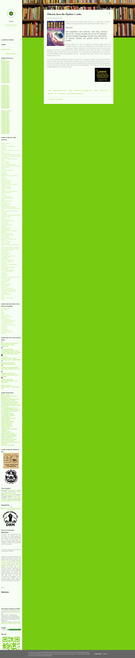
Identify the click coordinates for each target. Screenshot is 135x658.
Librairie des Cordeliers (7, 421)
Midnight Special (5, 229)
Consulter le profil (11, 25)
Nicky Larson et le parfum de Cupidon (10, 277)
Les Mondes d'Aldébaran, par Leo (10, 409)
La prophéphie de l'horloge (7, 267)
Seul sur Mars (4, 223)
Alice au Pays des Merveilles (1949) (10, 249)
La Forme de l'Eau (5, 253)
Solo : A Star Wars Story (7, 261)
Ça (2, 246)
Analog (106, 23)
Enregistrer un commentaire (56, 99)
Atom (4, 561)
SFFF (4, 60)
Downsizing (4, 251)
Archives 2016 (5, 70)
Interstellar (4, 213)
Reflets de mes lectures (7, 363)
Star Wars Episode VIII (6, 250)
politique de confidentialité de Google (10, 623)
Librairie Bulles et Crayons (8, 418)
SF (55, 93)
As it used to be (5, 219)
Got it (105, 654)
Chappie (3, 218)
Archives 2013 (5, 65)
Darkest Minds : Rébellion (7, 270)
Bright (2, 313)
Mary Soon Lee (104, 90)
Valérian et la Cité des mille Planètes (10, 244)
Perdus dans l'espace (6, 316)
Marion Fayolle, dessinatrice (9, 435)
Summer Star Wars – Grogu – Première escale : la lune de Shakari (11, 359)
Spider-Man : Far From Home (8, 291)
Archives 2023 (5, 79)
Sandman (3, 333)
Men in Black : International (8, 289)
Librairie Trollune (5, 432)
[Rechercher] (112, 4)
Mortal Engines (5, 274)
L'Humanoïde (4, 222)
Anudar (11, 21)
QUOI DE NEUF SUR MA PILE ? (9, 343)
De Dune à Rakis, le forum (8, 400)
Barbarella (3, 232)
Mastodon (11, 565)
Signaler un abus (5, 49)
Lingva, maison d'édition (7, 433)
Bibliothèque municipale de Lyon (10, 399)
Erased (3, 312)
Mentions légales (13, 612)
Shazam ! (3, 282)
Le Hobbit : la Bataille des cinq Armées (11, 215)
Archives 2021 (5, 77)
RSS (20, 559)
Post (17, 565)
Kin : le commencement (7, 271)
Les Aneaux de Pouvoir (7, 332)
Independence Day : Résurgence (9, 230)
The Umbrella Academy (7, 322)
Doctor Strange (5, 236)
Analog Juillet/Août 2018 (60, 90)
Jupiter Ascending (5, 216)
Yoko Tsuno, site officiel (7, 445)
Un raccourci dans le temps (8, 256)
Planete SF (50, 93)
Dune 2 (3, 299)
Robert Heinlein (8, 495)
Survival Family (5, 285)
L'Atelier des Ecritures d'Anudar (9, 402)
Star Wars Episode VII (6, 225)
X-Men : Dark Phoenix (6, 288)
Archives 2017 (5, 71)
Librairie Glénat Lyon (6, 423)
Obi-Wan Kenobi (5, 330)
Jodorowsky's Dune (6, 228)
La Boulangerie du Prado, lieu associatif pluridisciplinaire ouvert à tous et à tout (11, 405)
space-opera (62, 93)
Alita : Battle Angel (5, 278)
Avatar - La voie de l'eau (7, 298)
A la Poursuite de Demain (7, 221)
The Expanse (4, 309)
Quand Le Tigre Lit (6, 385)
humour (96, 90)
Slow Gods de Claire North (8, 364)
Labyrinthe (4, 212)
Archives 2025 (5, 82)
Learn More (98, 654)
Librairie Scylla (5, 427)
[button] (109, 13)
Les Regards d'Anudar (7, 414)
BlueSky (3, 566)
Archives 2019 (5, 74)
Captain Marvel (5, 281)
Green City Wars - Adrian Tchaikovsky (8, 345)
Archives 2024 (5, 81)
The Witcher (4, 327)
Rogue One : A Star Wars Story (9, 239)
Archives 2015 (5, 68)
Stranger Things (5, 308)
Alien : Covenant (5, 243)
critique (70, 90)
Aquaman (3, 273)
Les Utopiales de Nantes (8, 415)
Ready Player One (5, 257)
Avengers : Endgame (6, 284)
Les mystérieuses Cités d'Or (8, 320)
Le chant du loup (5, 280)
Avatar (3, 297)
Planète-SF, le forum (6, 438)
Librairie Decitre (5, 420)
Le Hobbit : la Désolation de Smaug (10, 208)
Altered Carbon (5, 315)
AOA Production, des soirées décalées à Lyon (9, 396)
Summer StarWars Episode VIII (75, 93)
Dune (2, 295)
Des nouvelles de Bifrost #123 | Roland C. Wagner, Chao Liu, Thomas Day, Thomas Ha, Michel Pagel (11, 352)
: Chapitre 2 (5, 292)
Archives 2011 (5, 62)
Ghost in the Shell (5, 242)
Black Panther (4, 254)
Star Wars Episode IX (6, 294)
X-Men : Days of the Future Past (9, 211)
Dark (2, 311)
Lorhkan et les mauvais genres (9, 367)
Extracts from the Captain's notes (83, 90)
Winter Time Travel (12, 490)
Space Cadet (16, 496)
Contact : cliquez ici (11, 54)
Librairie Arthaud (5, 417)
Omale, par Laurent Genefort (8, 436)
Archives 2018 (5, 72)
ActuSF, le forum (5, 394)
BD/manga (5, 85)
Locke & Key (4, 329)
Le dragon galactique (7, 349)
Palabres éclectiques (7, 379)
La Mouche (4, 275)
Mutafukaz (4, 266)
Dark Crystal (4, 287)
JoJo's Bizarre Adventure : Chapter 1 (10, 247)
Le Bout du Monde (6, 323)
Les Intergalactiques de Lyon (9, 408)
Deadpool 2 (4, 263)
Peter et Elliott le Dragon (7, 235)
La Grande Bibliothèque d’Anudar (60, 3)
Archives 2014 (5, 67)
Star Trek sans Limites (6, 233)
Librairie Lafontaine (6, 424)
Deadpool (3, 226)
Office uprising (4, 268)
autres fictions (8, 110)
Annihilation (4, 318)
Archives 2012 (5, 64)
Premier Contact (5, 237)
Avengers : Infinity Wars (7, 260)
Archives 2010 (5, 61)
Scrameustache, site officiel (8, 439)
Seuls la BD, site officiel (7, 440)
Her (2, 209)
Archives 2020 (5, 75)
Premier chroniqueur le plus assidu (11, 492)
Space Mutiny (4, 259)
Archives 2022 (5, 78)
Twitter (19, 566)
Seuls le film (4, 240)
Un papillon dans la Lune (7, 373)
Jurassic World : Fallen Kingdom (9, 264)
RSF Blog (3, 357)
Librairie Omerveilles (7, 426)
